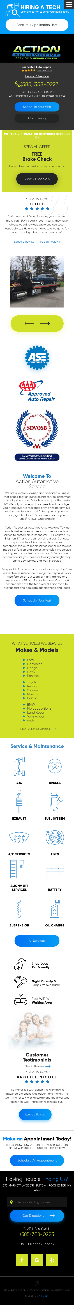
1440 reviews (44, 70)
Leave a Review (37, 76)
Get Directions (33, 1216)
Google (37, 1260)
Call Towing (37, 118)
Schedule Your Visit (37, 107)
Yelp (52, 1260)
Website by (37, 1296)
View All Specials (37, 179)
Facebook (22, 1260)
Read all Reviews (49, 241)
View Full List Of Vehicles (35, 728)
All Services (37, 941)
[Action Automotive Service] (37, 52)
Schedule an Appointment (37, 1160)
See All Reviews (35, 1066)
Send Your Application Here (37, 25)
